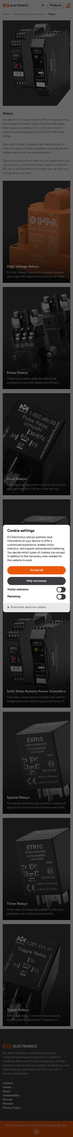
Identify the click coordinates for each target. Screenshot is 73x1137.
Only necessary (36, 580)
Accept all (36, 569)
